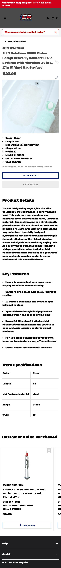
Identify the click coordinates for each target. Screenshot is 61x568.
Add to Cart (32, 175)
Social (6, 554)
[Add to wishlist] (49, 450)
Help (5, 543)
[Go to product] (27, 465)
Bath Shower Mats (17, 41)
